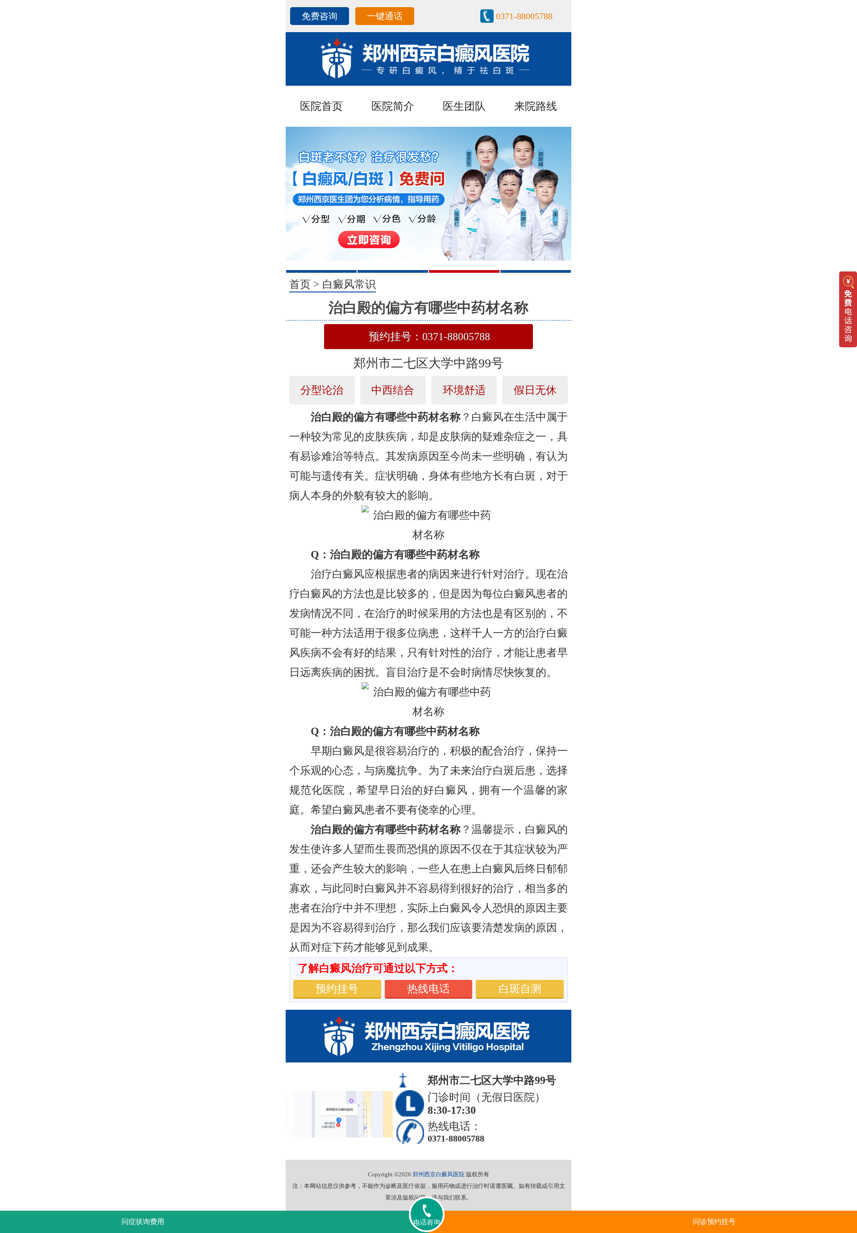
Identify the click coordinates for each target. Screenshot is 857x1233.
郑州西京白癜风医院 (438, 1174)
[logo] (428, 58)
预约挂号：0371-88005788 (429, 336)
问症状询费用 (142, 1221)
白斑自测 (520, 989)
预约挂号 (337, 989)
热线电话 (428, 989)
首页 (300, 284)
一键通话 (385, 16)
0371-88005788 (524, 16)
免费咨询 (319, 16)
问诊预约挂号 (714, 1221)
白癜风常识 (349, 284)
